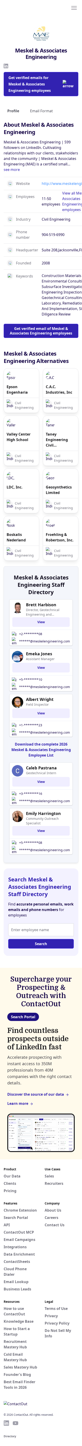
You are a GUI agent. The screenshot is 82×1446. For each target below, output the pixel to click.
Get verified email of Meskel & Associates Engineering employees (41, 331)
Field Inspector (37, 704)
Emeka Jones (39, 653)
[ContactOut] (25, 7)
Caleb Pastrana (41, 768)
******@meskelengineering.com (44, 641)
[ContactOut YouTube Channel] (15, 1423)
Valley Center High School (19, 437)
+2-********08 (30, 634)
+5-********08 (30, 842)
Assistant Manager (40, 659)
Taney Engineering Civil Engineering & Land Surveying (60, 440)
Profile (13, 110)
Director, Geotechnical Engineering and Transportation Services (44, 612)
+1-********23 (30, 725)
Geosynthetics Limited (59, 490)
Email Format (41, 110)
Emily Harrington (43, 813)
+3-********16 (30, 793)
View (41, 622)
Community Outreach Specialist (42, 820)
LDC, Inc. (15, 487)
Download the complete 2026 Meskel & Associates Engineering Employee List (41, 750)
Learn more (17, 1103)
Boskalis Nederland (16, 537)
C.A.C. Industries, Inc (59, 389)
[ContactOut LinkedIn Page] (6, 1423)
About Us (53, 1210)
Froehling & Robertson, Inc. (60, 537)
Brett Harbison (41, 604)
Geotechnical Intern (41, 773)
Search (41, 943)
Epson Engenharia (17, 389)
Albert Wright (40, 699)
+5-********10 (30, 679)
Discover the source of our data (35, 1094)
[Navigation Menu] (74, 7)
